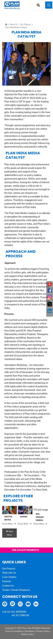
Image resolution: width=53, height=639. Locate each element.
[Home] (6, 24)
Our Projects (25, 24)
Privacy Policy (42, 631)
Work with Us (9, 572)
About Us (14, 24)
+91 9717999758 (15, 615)
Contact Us (8, 585)
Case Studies (9, 577)
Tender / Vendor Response (16, 590)
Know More (8, 524)
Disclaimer (30, 631)
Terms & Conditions (14, 631)
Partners (6, 581)
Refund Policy (27, 634)
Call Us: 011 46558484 (14, 612)
